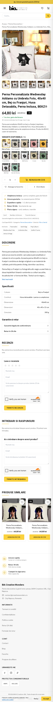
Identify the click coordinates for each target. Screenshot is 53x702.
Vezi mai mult (7, 279)
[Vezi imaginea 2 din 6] (15, 84)
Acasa (4, 24)
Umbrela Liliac (22, 230)
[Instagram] (11, 673)
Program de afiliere (9, 659)
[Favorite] (42, 8)
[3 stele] (12, 365)
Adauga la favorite (15, 187)
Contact (5, 643)
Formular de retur (8, 631)
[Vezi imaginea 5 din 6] (41, 84)
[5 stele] (19, 365)
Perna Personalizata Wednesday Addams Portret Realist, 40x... (14, 526)
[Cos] (48, 8)
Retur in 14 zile (10, 331)
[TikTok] (17, 673)
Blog (3, 649)
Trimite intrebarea (16, 479)
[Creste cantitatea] (15, 180)
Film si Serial (43, 222)
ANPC (6, 684)
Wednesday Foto (9, 230)
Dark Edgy (24, 227)
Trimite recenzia (15, 408)
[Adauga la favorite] (22, 502)
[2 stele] (9, 365)
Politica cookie (7, 620)
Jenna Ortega (7, 233)
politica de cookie (7, 700)
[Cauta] (48, 16)
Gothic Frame (35, 230)
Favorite (5, 654)
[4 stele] (15, 365)
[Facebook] (4, 673)
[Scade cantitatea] (5, 180)
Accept (46, 699)
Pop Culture (34, 227)
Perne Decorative (15, 24)
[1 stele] (5, 365)
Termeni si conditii (9, 609)
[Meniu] (4, 8)
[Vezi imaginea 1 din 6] (6, 84)
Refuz (36, 699)
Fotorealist (13, 227)
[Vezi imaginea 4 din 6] (32, 84)
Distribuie (40, 187)
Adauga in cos (37, 180)
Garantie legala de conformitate (17, 326)
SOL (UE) (15, 684)
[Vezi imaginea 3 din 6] (24, 84)
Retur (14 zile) (7, 625)
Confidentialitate (8, 615)
